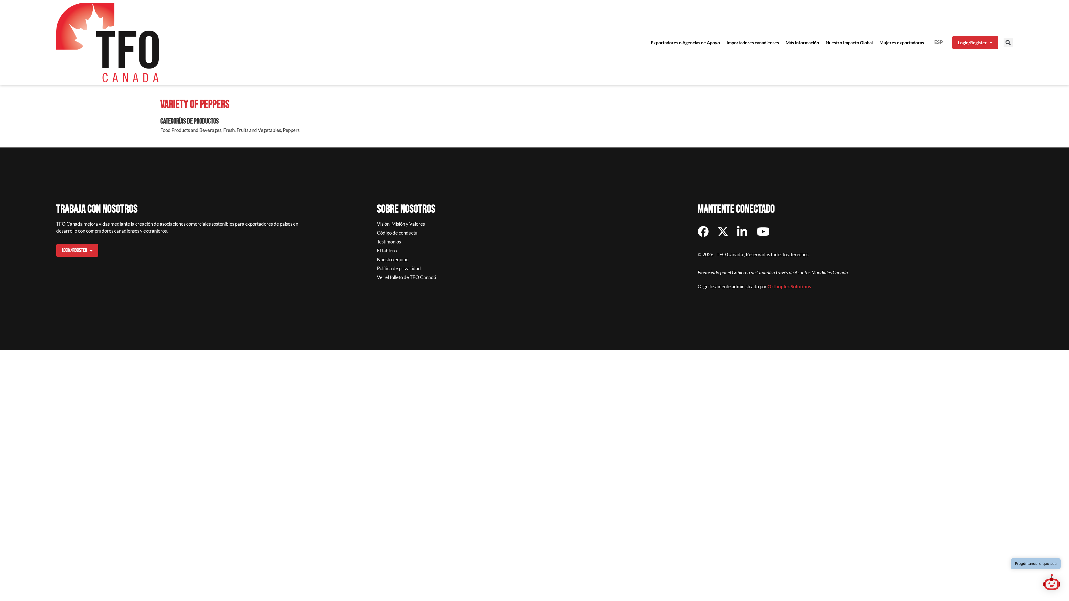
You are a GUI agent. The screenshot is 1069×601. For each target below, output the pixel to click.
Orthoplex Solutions (789, 286)
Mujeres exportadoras (901, 42)
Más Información (802, 42)
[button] (1008, 42)
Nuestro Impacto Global (849, 42)
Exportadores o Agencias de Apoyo (685, 42)
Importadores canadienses (753, 42)
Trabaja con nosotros (97, 209)
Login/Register (972, 42)
